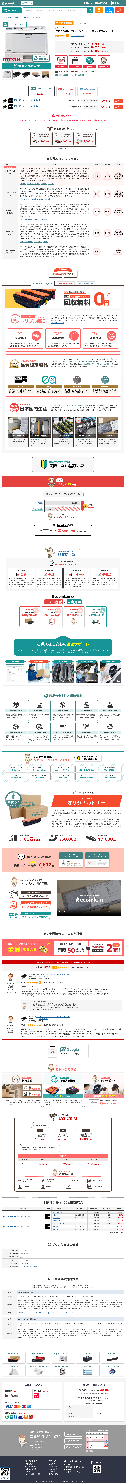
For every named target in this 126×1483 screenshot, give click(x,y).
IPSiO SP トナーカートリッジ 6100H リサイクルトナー (53, 974)
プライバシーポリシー (74, 1472)
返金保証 (106, 364)
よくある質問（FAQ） (33, 1474)
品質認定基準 (80, 439)
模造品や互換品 (36, 439)
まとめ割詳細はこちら (63, 149)
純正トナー (56, 1215)
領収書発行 (29, 1464)
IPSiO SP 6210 (43, 976)
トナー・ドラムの (110, 776)
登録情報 (52, 1471)
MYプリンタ (53, 1469)
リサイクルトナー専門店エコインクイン (64, 1481)
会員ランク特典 (30, 1469)
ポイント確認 (53, 1474)
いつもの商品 (53, 1466)
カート (120, 101)
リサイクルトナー (86, 359)
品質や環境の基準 (87, 361)
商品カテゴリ (14, 10)
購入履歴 (52, 1464)
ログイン (88, 3)
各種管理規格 (83, 405)
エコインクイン (56, 405)
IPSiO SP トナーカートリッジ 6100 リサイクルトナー (64, 1313)
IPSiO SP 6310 (43, 1019)
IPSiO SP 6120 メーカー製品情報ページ (30, 1266)
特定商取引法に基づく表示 (75, 1467)
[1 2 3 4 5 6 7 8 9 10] (110, 101)
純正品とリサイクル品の (39, 776)
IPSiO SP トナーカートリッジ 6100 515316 (16, 1226)
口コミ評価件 (77, 35)
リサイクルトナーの (16, 769)
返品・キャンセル (31, 1466)
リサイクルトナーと (86, 769)
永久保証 (87, 364)
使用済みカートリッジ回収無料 (71, 75)
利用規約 (69, 1469)
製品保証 (28, 1471)
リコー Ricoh (59, 28)
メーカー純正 (43, 441)
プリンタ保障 (96, 364)
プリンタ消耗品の (110, 769)
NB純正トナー (57, 1221)
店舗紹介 (69, 1464)
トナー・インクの (86, 776)
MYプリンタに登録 (64, 23)
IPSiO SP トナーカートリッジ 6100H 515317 (17, 1216)
